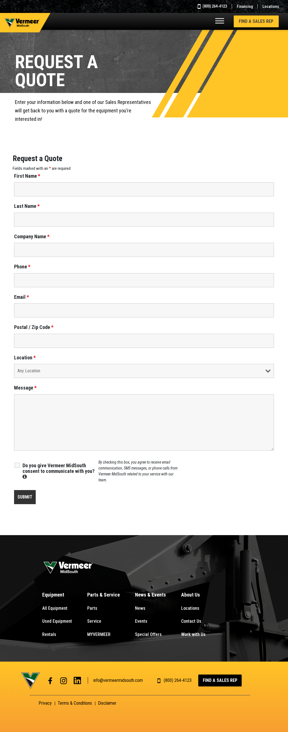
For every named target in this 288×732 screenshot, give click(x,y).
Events (141, 621)
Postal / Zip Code (33, 327)
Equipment (53, 595)
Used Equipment (57, 621)
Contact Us (191, 621)
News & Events (150, 595)
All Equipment (55, 608)
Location (25, 358)
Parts (92, 608)
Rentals (49, 634)
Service (94, 621)
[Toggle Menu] (219, 20)
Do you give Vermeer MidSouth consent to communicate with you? (60, 471)
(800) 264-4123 (214, 6)
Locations (270, 6)
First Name (27, 176)
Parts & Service (103, 595)
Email (21, 297)
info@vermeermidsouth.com (118, 680)
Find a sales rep (256, 21)
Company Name (32, 236)
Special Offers (148, 634)
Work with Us (193, 634)
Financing (245, 6)
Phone (22, 267)
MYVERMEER (99, 634)
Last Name (27, 206)
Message (25, 388)
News (140, 608)
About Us (190, 595)
